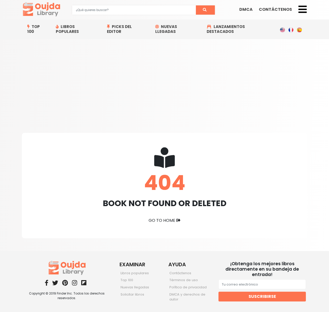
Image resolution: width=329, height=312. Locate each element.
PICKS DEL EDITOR (119, 29)
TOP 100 (33, 29)
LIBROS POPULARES (67, 29)
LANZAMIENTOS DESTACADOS (226, 29)
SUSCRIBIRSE (262, 296)
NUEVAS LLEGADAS (166, 29)
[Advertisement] (164, 78)
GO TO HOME (162, 220)
